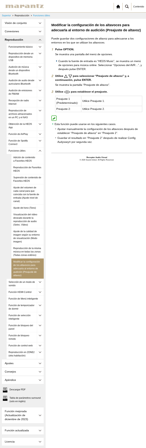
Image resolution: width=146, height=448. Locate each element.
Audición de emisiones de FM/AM (20, 92)
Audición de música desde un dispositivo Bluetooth (19, 70)
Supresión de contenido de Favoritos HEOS (27, 179)
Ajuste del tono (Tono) (24, 208)
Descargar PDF (17, 389)
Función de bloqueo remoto (19, 337)
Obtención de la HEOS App (20, 126)
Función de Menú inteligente (23, 298)
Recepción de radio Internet (19, 102)
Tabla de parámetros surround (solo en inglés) (25, 400)
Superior (6, 15)
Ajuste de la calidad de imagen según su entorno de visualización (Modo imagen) (26, 236)
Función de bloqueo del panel (21, 327)
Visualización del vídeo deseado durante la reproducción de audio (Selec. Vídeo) (25, 219)
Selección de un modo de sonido (22, 284)
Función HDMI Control (20, 292)
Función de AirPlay (18, 134)
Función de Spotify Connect (18, 142)
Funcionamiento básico (21, 47)
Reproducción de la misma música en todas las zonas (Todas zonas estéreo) (27, 251)
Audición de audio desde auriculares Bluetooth (21, 82)
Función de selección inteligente (20, 317)
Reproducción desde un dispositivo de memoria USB (21, 57)
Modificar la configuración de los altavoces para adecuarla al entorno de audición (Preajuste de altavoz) (26, 268)
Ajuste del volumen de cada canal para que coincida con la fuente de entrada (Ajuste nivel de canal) (26, 194)
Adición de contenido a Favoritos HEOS (24, 159)
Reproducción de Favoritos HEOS (27, 169)
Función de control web (21, 345)
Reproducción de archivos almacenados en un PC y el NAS (20, 114)
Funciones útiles (41, 15)
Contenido (138, 6)
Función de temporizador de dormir (21, 307)
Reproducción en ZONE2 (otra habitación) (22, 354)
